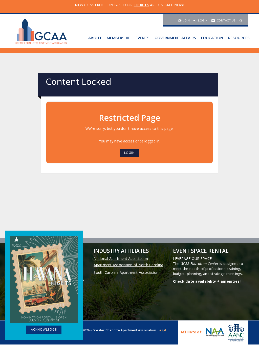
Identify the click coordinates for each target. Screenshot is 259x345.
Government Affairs (175, 37)
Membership (119, 37)
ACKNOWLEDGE (44, 329)
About (95, 37)
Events (142, 37)
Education (212, 37)
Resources (239, 37)
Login (129, 153)
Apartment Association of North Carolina (128, 264)
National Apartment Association (121, 258)
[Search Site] (242, 20)
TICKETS (141, 5)
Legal (162, 330)
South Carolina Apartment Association (126, 272)
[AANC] (236, 332)
